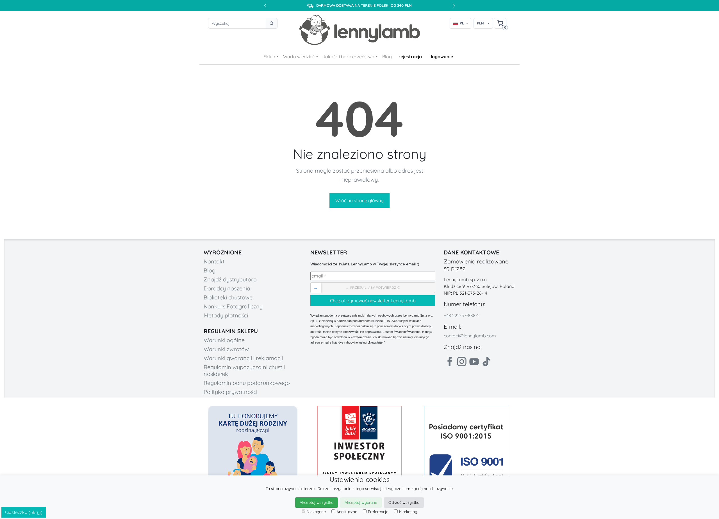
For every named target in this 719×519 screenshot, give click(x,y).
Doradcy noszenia (227, 288)
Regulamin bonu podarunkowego (247, 382)
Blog (387, 56)
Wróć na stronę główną (359, 200)
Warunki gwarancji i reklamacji (243, 358)
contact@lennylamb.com (470, 336)
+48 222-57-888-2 (462, 315)
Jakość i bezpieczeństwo (348, 56)
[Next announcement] (454, 5)
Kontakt (214, 261)
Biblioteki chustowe (228, 297)
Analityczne (346, 511)
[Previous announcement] (265, 5)
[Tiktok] (486, 362)
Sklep (269, 56)
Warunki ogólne (224, 340)
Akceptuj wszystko (316, 502)
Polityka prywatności (230, 391)
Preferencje (378, 511)
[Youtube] (474, 362)
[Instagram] (461, 362)
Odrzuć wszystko (403, 502)
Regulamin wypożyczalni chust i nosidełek (244, 370)
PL (462, 23)
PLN (480, 23)
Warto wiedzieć (299, 56)
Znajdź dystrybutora (230, 279)
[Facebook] (449, 362)
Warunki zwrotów (226, 349)
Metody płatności (226, 315)
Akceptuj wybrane (361, 502)
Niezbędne (316, 511)
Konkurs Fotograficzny (233, 306)
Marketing (408, 511)
